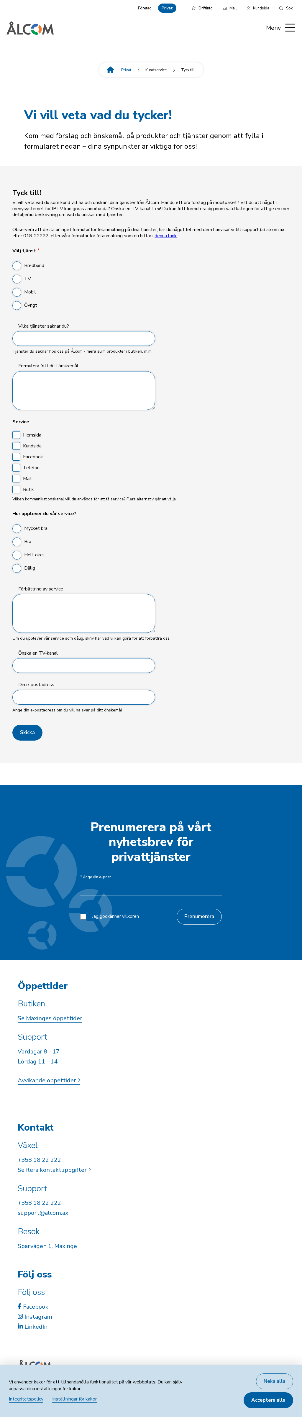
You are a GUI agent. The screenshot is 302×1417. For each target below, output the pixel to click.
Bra (27, 542)
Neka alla (274, 1381)
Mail (27, 478)
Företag (145, 8)
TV (27, 279)
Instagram (37, 1317)
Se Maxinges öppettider (50, 1018)
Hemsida (32, 435)
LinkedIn (35, 1327)
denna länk (166, 236)
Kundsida (32, 446)
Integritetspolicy (26, 1399)
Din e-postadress (36, 685)
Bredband (34, 266)
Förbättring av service (40, 589)
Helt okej (34, 555)
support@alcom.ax (43, 1213)
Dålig (29, 568)
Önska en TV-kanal (38, 653)
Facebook (33, 457)
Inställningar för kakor (74, 1399)
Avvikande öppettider (48, 1080)
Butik (28, 489)
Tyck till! (26, 193)
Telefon (31, 467)
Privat (167, 8)
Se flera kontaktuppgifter (53, 1170)
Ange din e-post (95, 877)
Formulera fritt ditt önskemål (48, 366)
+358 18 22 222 (39, 1160)
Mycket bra (35, 528)
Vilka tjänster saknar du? (43, 326)
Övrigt (30, 305)
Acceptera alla (268, 1400)
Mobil (30, 292)
